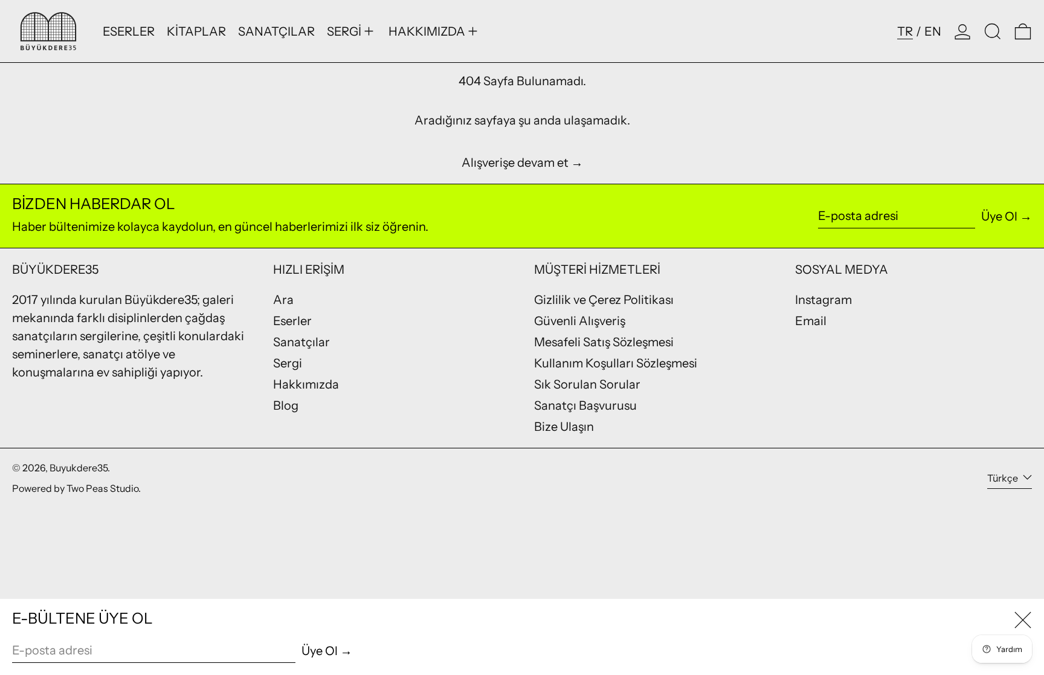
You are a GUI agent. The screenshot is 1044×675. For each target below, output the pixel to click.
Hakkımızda (306, 384)
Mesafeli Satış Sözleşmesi (604, 342)
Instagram (823, 299)
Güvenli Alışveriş (579, 321)
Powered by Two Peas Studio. (76, 488)
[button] (993, 31)
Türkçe (1003, 478)
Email (810, 321)
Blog (285, 405)
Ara (283, 299)
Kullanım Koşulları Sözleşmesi (615, 363)
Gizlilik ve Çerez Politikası (604, 299)
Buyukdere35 (79, 468)
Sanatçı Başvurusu (585, 405)
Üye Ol (999, 216)
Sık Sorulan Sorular (587, 384)
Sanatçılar (301, 342)
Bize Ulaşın (564, 426)
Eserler (292, 321)
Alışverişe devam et (515, 162)
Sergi (287, 363)
